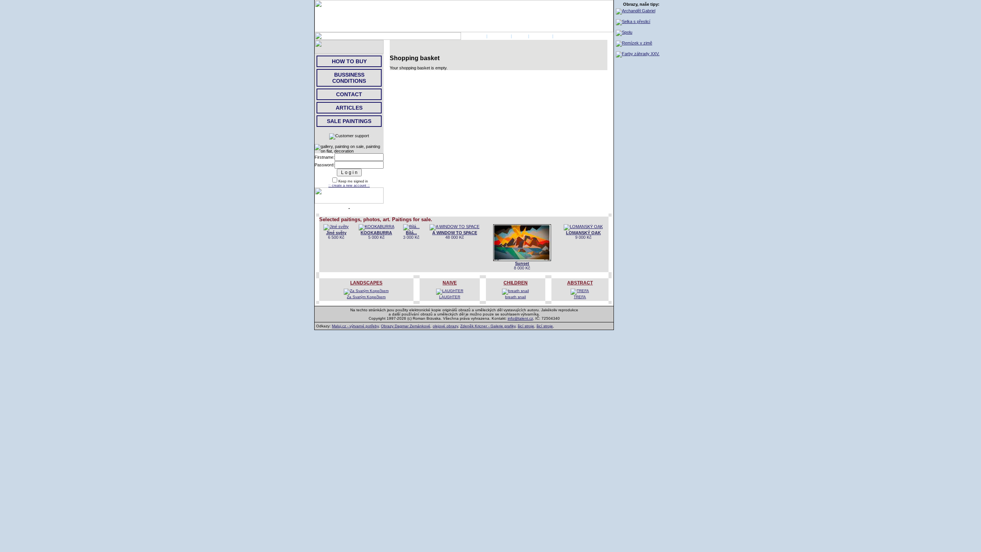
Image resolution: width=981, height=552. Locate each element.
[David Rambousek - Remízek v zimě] (634, 43)
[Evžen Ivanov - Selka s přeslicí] (633, 21)
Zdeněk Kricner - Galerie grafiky (487, 326)
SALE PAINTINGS (349, 121)
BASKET (563, 36)
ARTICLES (349, 108)
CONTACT (540, 36)
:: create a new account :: (349, 185)
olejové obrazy (445, 326)
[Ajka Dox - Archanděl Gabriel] (635, 10)
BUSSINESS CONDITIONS (349, 78)
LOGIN (520, 36)
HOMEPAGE (473, 36)
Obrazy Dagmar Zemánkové (405, 326)
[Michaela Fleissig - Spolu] (624, 32)
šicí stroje (526, 326)
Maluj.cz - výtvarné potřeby (355, 326)
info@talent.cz (520, 318)
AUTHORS (499, 36)
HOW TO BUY (349, 61)
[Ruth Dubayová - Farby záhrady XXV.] (637, 53)
